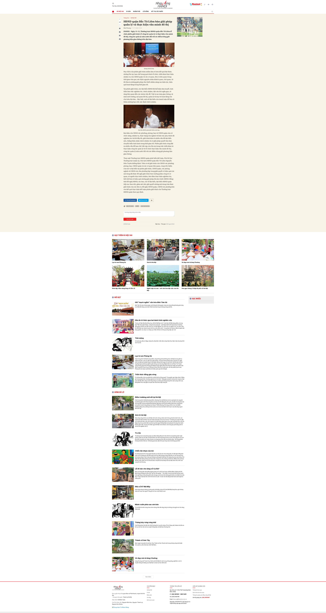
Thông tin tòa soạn (197, 590)
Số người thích (170, 224)
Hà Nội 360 (120, 11)
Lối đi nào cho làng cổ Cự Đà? (147, 469)
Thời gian (163, 224)
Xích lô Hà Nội (151, 262)
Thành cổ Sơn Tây (142, 540)
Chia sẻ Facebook (131, 200)
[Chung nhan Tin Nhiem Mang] (120, 607)
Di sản (128, 11)
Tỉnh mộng (139, 338)
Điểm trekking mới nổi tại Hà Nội (148, 397)
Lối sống (146, 11)
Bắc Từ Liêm (130, 206)
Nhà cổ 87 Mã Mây (142, 487)
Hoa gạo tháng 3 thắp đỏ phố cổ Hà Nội (195, 288)
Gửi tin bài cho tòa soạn (198, 592)
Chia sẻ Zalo (144, 200)
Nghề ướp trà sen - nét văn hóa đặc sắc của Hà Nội (162, 289)
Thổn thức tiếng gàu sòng (145, 374)
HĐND (137, 206)
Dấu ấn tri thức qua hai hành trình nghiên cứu (153, 320)
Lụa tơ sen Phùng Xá (119, 262)
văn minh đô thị (145, 206)
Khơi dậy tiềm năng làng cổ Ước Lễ (123, 288)
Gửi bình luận (129, 219)
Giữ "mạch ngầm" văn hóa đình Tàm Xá (151, 302)
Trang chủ (126, 18)
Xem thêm (148, 576)
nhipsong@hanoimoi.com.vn (180, 599)
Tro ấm (138, 433)
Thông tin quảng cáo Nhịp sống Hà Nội (202, 595)
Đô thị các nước (157, 11)
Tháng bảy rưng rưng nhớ (145, 522)
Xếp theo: (157, 224)
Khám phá (136, 11)
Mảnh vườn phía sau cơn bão (147, 504)
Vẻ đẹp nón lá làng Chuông (191, 262)
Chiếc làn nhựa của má (144, 451)
